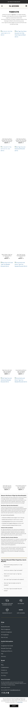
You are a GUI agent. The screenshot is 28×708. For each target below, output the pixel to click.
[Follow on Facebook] (2, 693)
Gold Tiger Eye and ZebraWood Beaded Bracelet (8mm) (7, 487)
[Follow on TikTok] (6, 693)
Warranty (3, 656)
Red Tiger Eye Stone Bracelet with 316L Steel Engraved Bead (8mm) (21, 140)
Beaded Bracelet (5, 626)
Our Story (3, 675)
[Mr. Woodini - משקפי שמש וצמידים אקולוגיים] (14, 6)
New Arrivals (4, 637)
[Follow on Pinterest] (8, 693)
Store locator (4, 673)
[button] (2, 6)
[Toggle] (2, 566)
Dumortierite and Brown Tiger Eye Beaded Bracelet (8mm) (21, 371)
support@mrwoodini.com (15, 690)
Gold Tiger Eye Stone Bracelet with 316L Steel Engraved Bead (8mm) (7, 140)
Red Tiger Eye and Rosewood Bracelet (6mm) (21, 256)
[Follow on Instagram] (4, 693)
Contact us (4, 670)
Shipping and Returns (6, 651)
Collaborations (5, 667)
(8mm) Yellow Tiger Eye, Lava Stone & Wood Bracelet (7, 256)
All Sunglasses (5, 634)
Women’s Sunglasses (6, 632)
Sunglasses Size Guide (7, 645)
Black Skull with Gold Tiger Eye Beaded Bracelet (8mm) (7, 371)
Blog (2, 664)
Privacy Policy (19, 702)
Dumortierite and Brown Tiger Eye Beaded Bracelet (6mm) (21, 487)
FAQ (2, 653)
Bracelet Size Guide (6, 648)
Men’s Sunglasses (5, 629)
